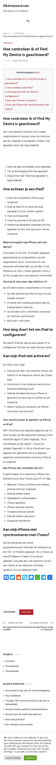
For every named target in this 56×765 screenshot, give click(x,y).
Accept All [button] (30, 758)
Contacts (10, 661)
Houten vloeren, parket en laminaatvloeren (26, 709)
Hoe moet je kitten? (15, 719)
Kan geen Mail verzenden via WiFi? (15, 626)
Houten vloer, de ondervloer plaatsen (23, 714)
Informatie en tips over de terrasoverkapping (27, 690)
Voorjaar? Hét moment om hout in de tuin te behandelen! (27, 702)
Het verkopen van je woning (19, 724)
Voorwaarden (12, 671)
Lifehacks (7, 43)
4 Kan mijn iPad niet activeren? (21, 100)
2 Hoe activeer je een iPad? (19, 87)
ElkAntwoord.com (16, 6)
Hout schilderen (13, 695)
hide (37, 72)
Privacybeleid (12, 666)
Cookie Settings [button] (13, 758)
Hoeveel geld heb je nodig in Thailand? (40, 626)
